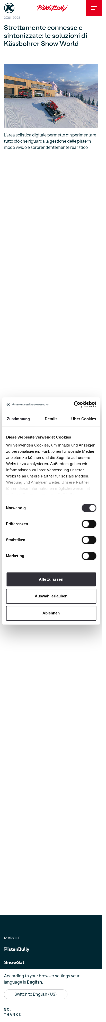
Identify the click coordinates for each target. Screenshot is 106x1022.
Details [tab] (51, 419)
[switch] (89, 524)
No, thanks (12, 1012)
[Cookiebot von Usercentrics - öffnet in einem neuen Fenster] (73, 404)
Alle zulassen (51, 579)
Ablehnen (51, 613)
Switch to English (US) (35, 994)
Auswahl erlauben (51, 596)
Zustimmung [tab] (18, 419)
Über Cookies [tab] (83, 419)
